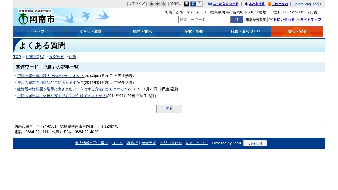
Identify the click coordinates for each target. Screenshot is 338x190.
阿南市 (52, 17)
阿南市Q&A (35, 57)
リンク (117, 143)
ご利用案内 (281, 5)
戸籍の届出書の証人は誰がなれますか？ (50, 76)
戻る (169, 108)
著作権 (132, 143)
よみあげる (259, 5)
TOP (17, 57)
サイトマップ (314, 20)
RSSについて (197, 143)
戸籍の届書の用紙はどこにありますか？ (50, 82)
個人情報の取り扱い (91, 143)
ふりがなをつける (228, 5)
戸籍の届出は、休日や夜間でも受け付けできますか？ (61, 96)
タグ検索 (56, 57)
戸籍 (72, 57)
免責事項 (149, 143)
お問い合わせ (287, 20)
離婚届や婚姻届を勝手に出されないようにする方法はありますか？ (72, 89)
